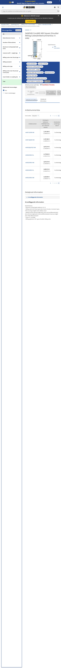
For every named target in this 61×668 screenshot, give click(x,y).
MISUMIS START (5, 24)
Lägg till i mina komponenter (31, 93)
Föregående (50, 116)
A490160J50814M (29, 140)
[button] (49, 2)
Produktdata (32, 87)
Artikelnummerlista (31, 100)
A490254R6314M (29, 177)
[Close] (58, 15)
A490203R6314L (29, 155)
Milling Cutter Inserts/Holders (28, 24)
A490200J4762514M (30, 147)
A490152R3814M (29, 132)
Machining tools (15, 24)
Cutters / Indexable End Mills (44, 24)
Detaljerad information (43, 100)
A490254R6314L (29, 170)
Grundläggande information (35, 197)
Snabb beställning (52, 92)
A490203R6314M (29, 162)
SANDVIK (27, 30)
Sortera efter (51, 124)
